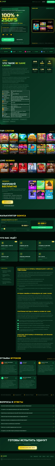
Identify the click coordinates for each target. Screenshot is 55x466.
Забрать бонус (7, 39)
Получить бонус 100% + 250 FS (27, 447)
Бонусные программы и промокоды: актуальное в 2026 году (7, 282)
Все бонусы (20, 39)
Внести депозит (42, 227)
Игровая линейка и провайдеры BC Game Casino (6, 275)
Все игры (52, 131)
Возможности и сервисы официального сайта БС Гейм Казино (7, 271)
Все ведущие (51, 161)
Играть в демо (7, 202)
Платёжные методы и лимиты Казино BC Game (7, 279)
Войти (43, 1)
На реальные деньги (9, 205)
